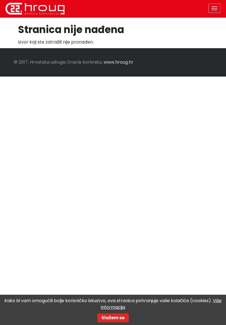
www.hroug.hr (118, 62)
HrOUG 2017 (35, 9)
